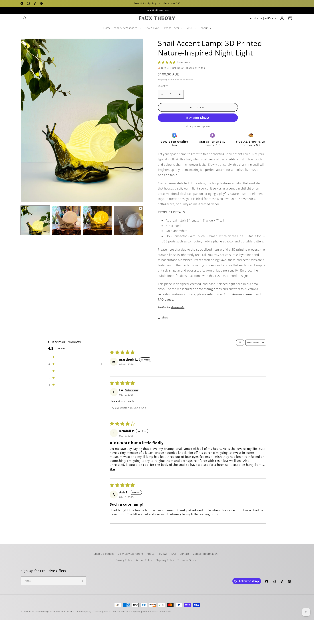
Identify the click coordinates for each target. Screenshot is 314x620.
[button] (25, 18)
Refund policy (84, 611)
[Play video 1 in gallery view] (128, 220)
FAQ (173, 553)
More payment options (198, 126)
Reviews (162, 553)
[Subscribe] (82, 581)
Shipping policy (139, 611)
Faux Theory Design (39, 611)
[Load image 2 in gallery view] (66, 220)
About (150, 553)
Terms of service (119, 611)
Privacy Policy (124, 560)
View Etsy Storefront (130, 553)
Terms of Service (188, 560)
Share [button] (165, 317)
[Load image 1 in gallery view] (35, 220)
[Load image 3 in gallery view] (97, 220)
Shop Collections (104, 553)
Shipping (163, 79)
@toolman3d (177, 307)
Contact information (160, 611)
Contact (184, 553)
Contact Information (205, 553)
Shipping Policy (165, 560)
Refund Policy (144, 560)
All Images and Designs (62, 611)
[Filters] (240, 343)
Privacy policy (101, 611)
